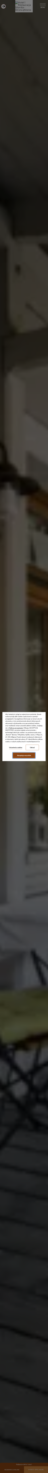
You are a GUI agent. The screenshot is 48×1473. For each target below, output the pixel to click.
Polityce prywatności (16, 728)
